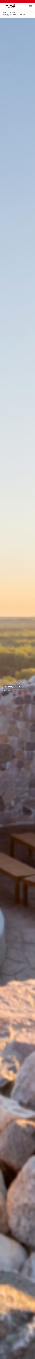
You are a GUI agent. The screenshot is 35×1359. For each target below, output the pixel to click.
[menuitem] (29, 6)
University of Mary (9, 12)
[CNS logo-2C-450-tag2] (14, 6)
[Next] (31, 688)
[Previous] (4, 688)
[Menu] (29, 6)
